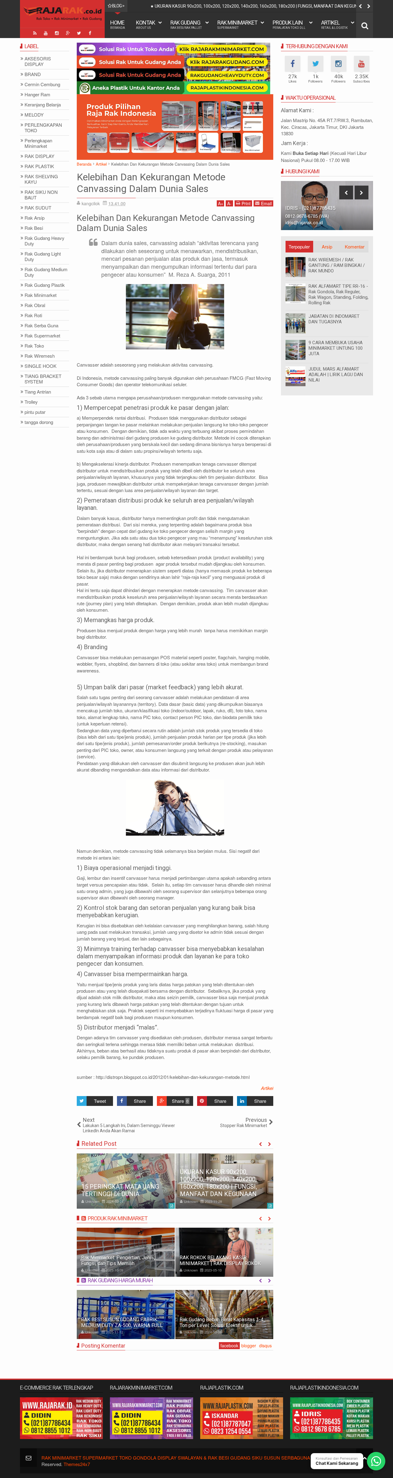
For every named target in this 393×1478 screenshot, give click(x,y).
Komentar (354, 246)
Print (246, 203)
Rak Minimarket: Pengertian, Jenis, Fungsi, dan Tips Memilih (118, 1260)
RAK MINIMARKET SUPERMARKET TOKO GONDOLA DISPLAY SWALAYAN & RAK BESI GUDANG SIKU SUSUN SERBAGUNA (175, 1457)
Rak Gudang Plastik (45, 285)
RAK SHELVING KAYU (41, 179)
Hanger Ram (37, 95)
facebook (229, 1345)
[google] (68, 33)
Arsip (327, 246)
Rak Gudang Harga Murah (120, 1280)
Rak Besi (34, 228)
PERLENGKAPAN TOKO (43, 127)
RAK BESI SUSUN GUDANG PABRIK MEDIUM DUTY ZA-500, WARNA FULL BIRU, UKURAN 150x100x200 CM (122, 1325)
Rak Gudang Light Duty (43, 256)
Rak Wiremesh (40, 356)
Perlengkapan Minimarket (38, 143)
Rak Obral (35, 305)
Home (117, 24)
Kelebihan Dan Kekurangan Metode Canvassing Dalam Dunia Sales (151, 182)
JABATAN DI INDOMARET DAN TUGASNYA (334, 319)
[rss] (35, 33)
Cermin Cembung (42, 84)
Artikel (334, 24)
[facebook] (90, 33)
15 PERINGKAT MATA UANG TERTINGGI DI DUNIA (120, 1190)
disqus (265, 1345)
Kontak (145, 24)
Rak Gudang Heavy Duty (44, 241)
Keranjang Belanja (43, 105)
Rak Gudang (186, 24)
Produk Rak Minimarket (117, 1218)
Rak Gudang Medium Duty (46, 272)
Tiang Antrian (38, 392)
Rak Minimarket (237, 24)
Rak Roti (33, 315)
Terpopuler (299, 246)
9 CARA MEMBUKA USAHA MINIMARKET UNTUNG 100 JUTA (336, 348)
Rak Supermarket (42, 336)
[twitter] (79, 33)
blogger (248, 1345)
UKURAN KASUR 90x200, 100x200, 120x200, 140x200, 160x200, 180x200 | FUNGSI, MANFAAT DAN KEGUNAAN (260, 6)
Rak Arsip (35, 218)
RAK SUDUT (38, 208)
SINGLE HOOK (40, 366)
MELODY (34, 115)
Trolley (31, 402)
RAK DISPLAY (39, 156)
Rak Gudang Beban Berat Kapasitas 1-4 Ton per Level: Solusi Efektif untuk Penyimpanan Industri (221, 1325)
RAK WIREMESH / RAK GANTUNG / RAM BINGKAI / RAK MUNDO (337, 265)
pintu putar (35, 412)
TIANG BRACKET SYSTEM (43, 379)
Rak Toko (34, 346)
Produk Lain (289, 24)
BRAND (33, 74)
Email (266, 203)
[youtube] (46, 33)
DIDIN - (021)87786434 (310, 208)
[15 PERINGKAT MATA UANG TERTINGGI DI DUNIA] (126, 1181)
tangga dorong (39, 422)
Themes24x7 (77, 1464)
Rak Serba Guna (41, 326)
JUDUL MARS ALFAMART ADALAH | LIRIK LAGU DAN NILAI (336, 374)
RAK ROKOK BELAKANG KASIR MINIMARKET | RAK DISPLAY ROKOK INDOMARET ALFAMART (220, 1263)
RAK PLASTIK (39, 166)
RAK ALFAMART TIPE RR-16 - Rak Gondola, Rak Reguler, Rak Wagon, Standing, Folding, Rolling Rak (338, 294)
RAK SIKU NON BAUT (41, 195)
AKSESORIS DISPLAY (38, 61)
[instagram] (57, 33)
